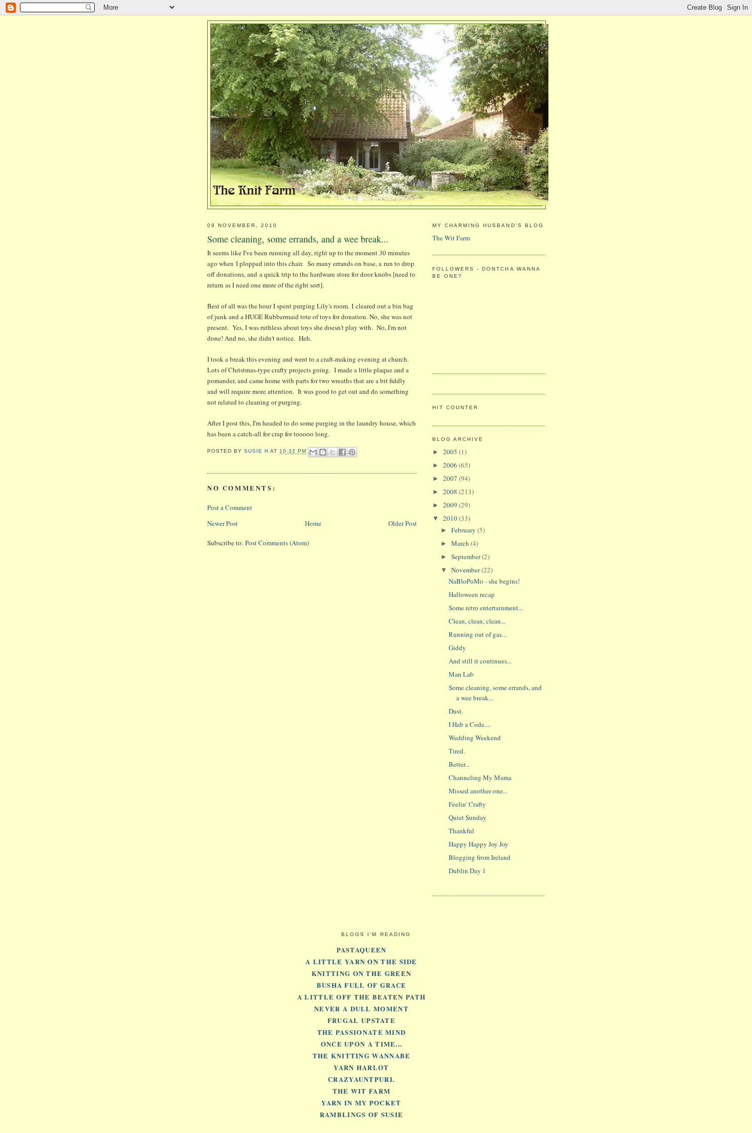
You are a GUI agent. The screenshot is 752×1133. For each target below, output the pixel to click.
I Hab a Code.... (470, 724)
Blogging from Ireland (480, 857)
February (464, 530)
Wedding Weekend (475, 737)
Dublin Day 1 (467, 870)
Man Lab (461, 674)
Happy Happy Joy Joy (478, 844)
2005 (451, 451)
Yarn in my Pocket (361, 1102)
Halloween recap (472, 594)
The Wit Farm (451, 237)
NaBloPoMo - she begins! (484, 581)
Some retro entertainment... (486, 607)
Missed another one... (478, 790)
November (466, 569)
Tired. (457, 751)
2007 (451, 478)
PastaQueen (362, 949)
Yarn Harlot (361, 1067)
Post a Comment (229, 507)
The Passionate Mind (361, 1032)
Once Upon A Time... (362, 1044)
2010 (451, 518)
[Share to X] (332, 452)
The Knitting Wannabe (362, 1055)
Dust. (456, 711)
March (461, 543)
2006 (451, 465)
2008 (451, 491)
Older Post (402, 523)
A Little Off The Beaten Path (361, 997)
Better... (459, 764)
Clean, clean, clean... (477, 621)
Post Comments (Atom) (277, 542)
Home (313, 523)
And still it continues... (480, 660)
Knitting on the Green (361, 973)
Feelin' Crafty (467, 804)
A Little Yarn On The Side (361, 961)
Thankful (461, 830)
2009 (451, 504)
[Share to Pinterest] (352, 452)
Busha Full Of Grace (362, 985)
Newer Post (222, 523)
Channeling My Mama (480, 777)
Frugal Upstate (361, 1020)
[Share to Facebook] (342, 452)
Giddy (457, 647)
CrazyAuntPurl (361, 1079)
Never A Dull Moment (361, 1008)
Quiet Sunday (467, 817)
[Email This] (313, 452)
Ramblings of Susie (361, 1114)
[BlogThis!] (323, 452)
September (466, 556)
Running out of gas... (477, 634)
